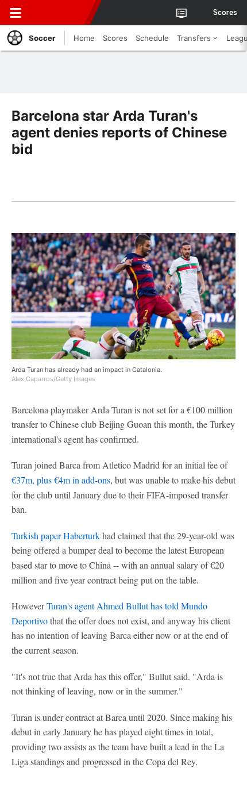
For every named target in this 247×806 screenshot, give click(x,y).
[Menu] (15, 12)
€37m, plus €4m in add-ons (60, 480)
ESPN (61, 12)
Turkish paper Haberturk (55, 535)
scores (225, 13)
